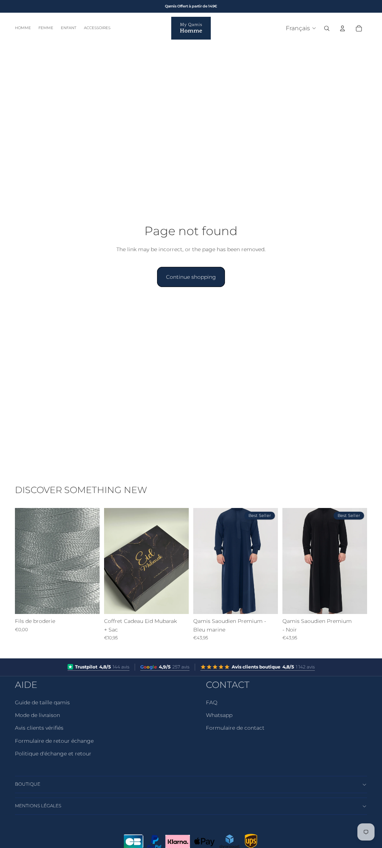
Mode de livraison (37, 715)
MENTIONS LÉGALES (38, 805)
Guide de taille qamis (42, 702)
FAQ (211, 702)
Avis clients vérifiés (39, 727)
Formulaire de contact (235, 727)
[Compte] (342, 28)
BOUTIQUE (27, 784)
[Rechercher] (327, 28)
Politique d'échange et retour (53, 753)
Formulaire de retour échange (54, 741)
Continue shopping (191, 277)
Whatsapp (219, 715)
